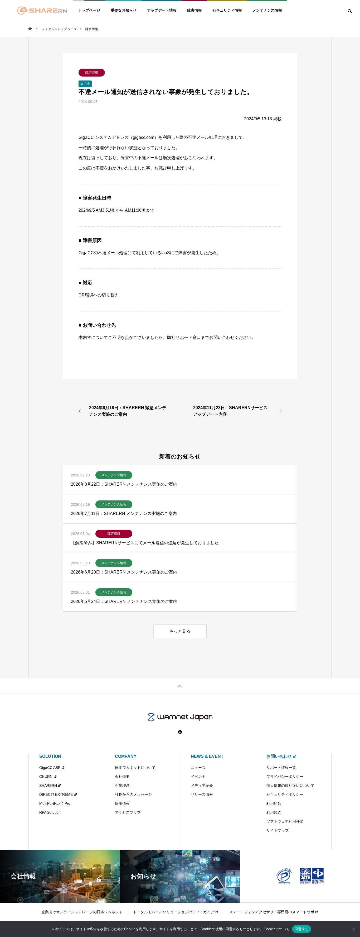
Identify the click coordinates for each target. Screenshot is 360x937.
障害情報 (194, 10)
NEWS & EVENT (207, 756)
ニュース (198, 767)
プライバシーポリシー (284, 776)
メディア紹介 (202, 785)
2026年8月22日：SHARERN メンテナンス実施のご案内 (124, 484)
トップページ (89, 10)
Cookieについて (276, 929)
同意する (302, 929)
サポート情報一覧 (281, 767)
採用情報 (122, 803)
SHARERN (48, 785)
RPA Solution (50, 812)
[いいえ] (353, 929)
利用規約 (273, 812)
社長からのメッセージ (133, 794)
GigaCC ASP (49, 767)
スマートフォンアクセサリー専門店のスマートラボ (271, 912)
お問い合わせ (279, 756)
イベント (198, 776)
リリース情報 (202, 794)
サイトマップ (277, 830)
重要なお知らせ (124, 10)
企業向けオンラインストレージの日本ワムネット (82, 912)
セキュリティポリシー (284, 794)
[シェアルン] (42, 10)
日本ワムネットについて (135, 767)
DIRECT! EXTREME (56, 794)
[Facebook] (180, 732)
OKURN (45, 776)
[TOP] (180, 686)
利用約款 (273, 803)
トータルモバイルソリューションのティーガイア (173, 912)
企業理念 (122, 785)
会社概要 (122, 776)
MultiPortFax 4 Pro (54, 803)
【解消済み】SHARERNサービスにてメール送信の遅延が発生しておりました (145, 543)
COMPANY (126, 756)
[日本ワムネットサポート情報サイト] (180, 717)
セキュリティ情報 (227, 10)
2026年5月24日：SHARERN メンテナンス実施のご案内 (124, 601)
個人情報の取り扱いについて (290, 785)
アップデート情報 (162, 10)
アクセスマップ (128, 812)
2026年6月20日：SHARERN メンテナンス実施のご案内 (124, 572)
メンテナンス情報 (267, 10)
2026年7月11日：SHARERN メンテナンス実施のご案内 (124, 513)
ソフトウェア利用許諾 (284, 821)
